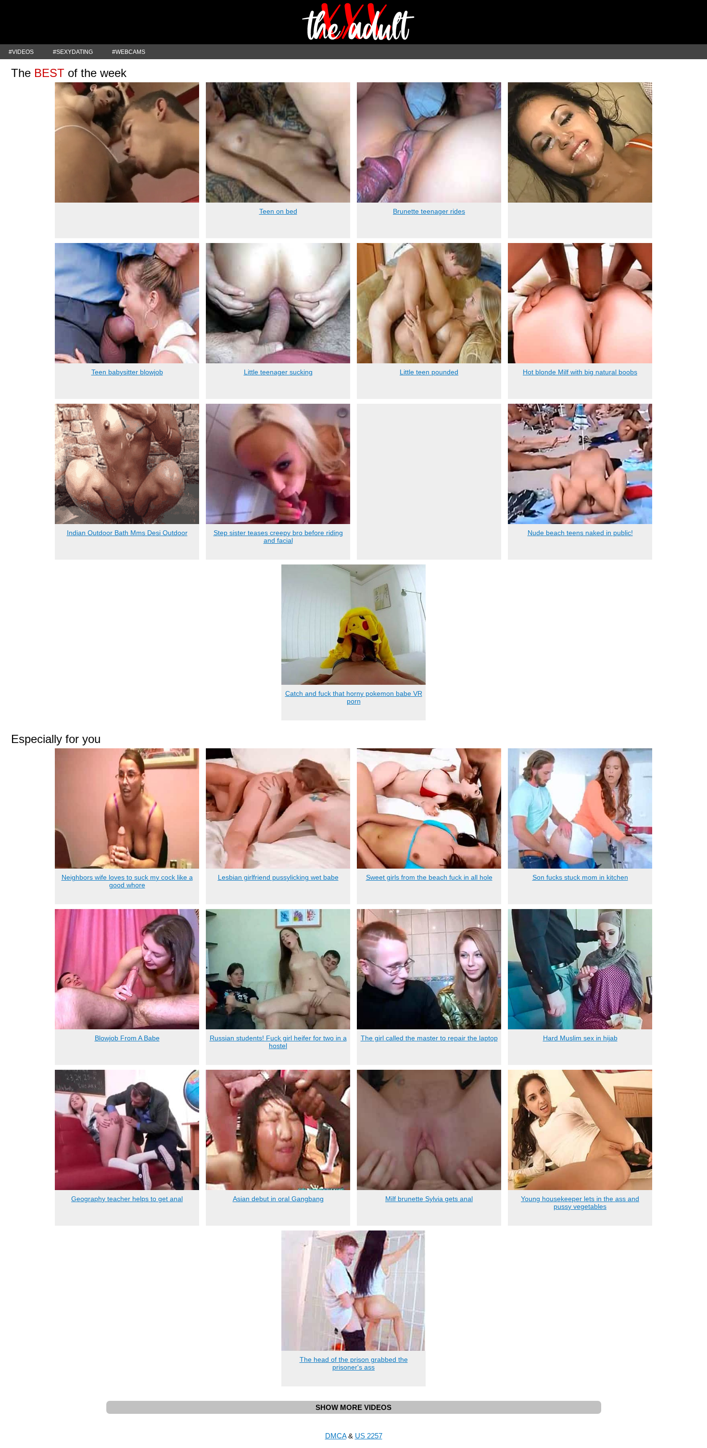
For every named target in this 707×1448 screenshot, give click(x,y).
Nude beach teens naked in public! (580, 533)
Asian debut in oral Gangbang (278, 1199)
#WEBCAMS (128, 52)
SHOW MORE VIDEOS (353, 1407)
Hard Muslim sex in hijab (580, 1038)
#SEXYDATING (73, 52)
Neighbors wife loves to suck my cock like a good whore (127, 881)
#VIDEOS (21, 52)
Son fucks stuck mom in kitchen (580, 877)
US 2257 (368, 1436)
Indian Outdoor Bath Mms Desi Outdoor (127, 533)
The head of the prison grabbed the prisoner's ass (354, 1363)
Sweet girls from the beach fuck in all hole (429, 877)
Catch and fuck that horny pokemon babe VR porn (353, 697)
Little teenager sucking (278, 372)
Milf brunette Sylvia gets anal (429, 1199)
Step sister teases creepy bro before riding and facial (278, 536)
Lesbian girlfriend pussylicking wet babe (278, 877)
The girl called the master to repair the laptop (429, 1038)
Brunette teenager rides (429, 211)
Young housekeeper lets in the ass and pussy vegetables (580, 1202)
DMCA (335, 1436)
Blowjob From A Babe (127, 1038)
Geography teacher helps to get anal (127, 1199)
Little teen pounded (429, 372)
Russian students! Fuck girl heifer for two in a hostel (278, 1042)
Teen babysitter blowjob (127, 372)
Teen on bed (278, 211)
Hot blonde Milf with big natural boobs (580, 372)
